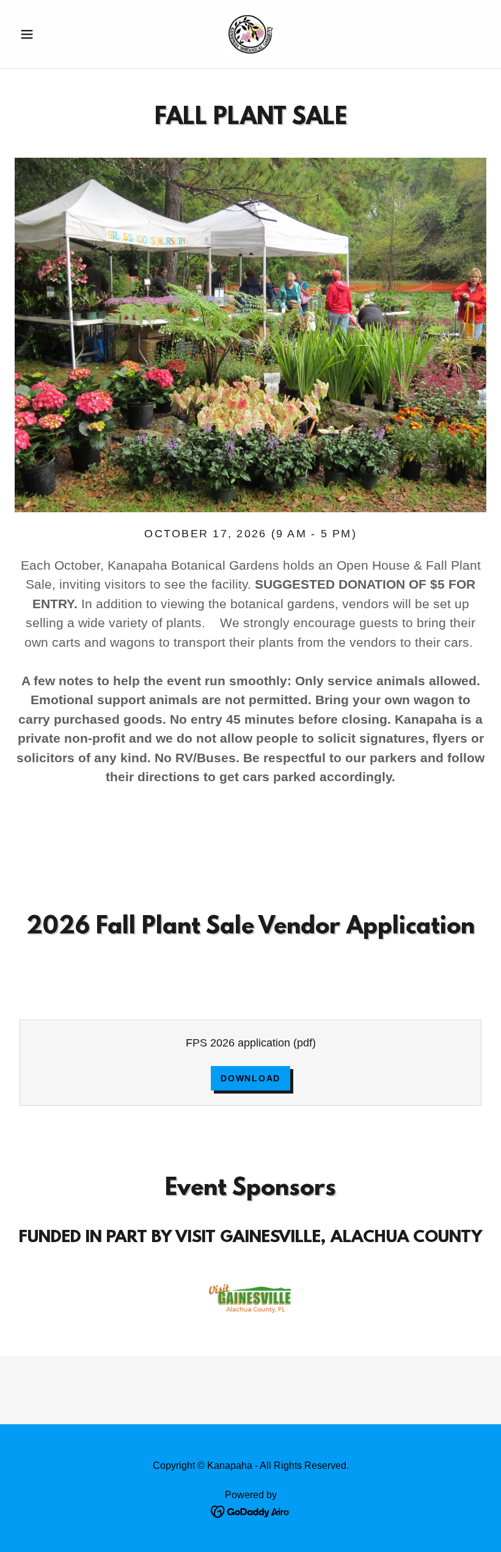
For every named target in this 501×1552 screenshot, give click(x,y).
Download (250, 1078)
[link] (250, 34)
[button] (50, 34)
